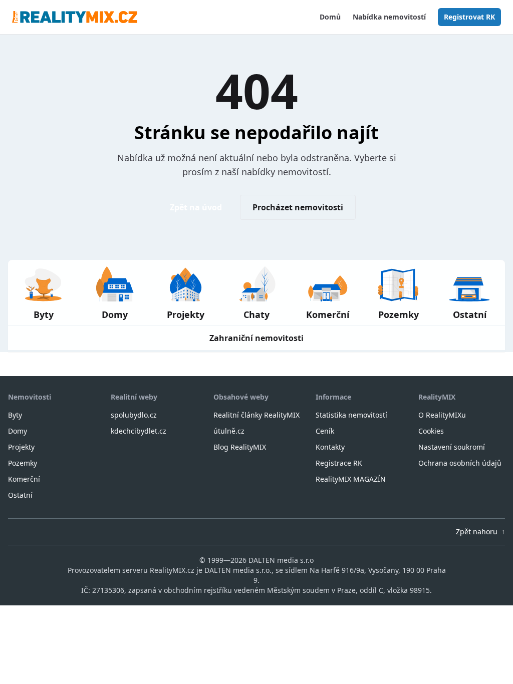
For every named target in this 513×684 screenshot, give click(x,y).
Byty (15, 415)
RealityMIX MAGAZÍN (351, 479)
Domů (330, 17)
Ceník (325, 431)
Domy (17, 431)
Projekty (21, 447)
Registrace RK (339, 463)
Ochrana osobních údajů (459, 463)
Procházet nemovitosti (297, 207)
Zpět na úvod (196, 207)
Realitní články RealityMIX (256, 415)
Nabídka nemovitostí (389, 17)
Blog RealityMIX (239, 447)
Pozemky (22, 463)
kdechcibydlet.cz (138, 431)
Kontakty (330, 447)
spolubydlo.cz (134, 415)
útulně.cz (228, 431)
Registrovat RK (469, 17)
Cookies (431, 431)
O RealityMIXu (442, 415)
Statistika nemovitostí (351, 415)
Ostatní (20, 495)
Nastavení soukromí (451, 447)
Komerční (24, 479)
